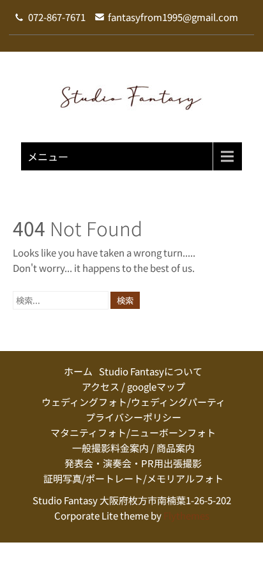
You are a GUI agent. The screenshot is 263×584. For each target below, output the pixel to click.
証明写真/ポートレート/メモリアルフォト (133, 478)
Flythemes (185, 515)
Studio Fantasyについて (150, 371)
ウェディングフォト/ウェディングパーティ (133, 401)
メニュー (47, 156)
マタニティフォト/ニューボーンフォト (133, 432)
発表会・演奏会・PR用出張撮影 (133, 463)
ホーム (78, 371)
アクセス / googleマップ (133, 386)
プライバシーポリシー (133, 417)
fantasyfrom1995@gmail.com (173, 17)
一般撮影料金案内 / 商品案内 (133, 447)
